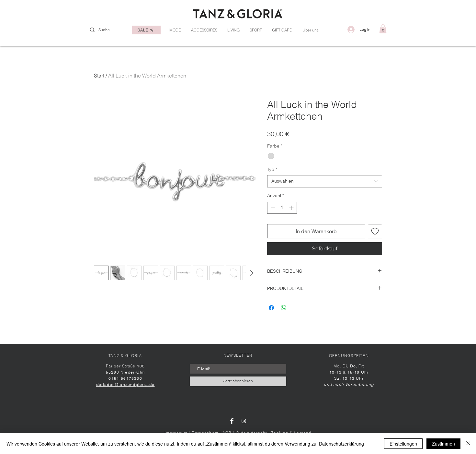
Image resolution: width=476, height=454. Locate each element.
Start (99, 75)
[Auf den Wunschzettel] (375, 231)
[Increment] (292, 207)
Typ (272, 169)
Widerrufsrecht (251, 432)
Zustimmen (443, 443)
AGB (227, 432)
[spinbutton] (282, 207)
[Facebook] (232, 421)
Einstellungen (403, 443)
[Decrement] (272, 207)
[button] (383, 28)
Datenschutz (205, 432)
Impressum (175, 432)
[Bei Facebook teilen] (271, 308)
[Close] (468, 443)
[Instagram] (244, 421)
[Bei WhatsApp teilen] (284, 308)
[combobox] (324, 181)
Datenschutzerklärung (341, 443)
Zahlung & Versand (291, 432)
